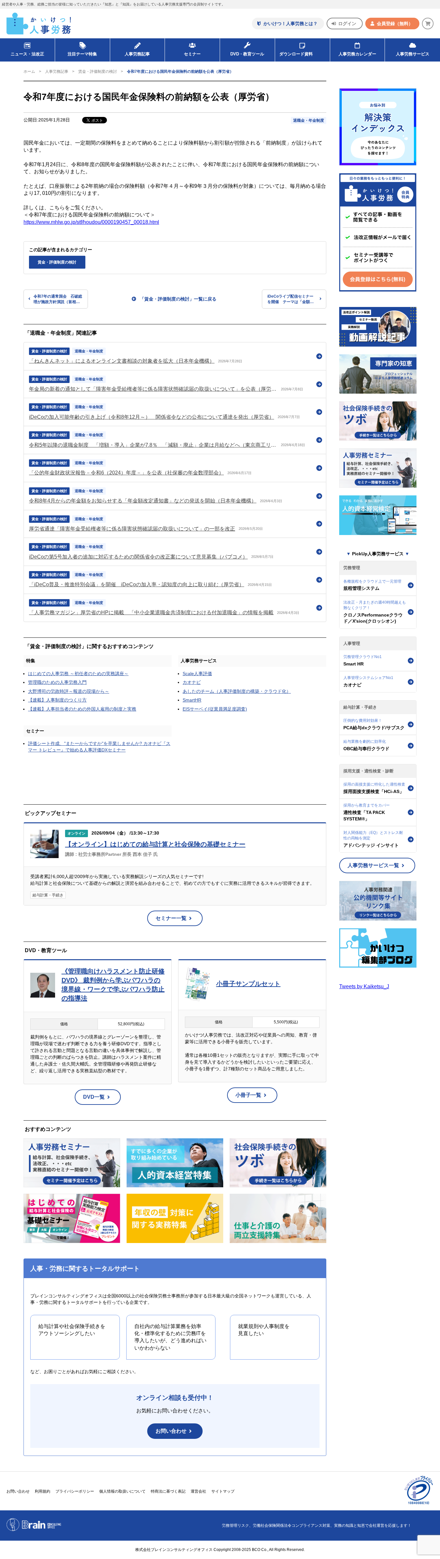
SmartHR (192, 700)
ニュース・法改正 (27, 54)
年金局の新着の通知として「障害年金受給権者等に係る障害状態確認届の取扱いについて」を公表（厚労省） (153, 389)
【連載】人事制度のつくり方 (57, 700)
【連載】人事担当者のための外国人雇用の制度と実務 (82, 709)
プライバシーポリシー (74, 1491)
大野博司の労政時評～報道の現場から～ (68, 691)
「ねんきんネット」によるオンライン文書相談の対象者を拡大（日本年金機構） (122, 361)
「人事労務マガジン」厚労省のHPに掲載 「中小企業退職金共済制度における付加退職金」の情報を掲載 (151, 612)
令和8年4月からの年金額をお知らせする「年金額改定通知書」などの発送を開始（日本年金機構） (142, 500)
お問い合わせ (171, 1431)
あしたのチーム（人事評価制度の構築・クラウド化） (237, 691)
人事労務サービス (412, 54)
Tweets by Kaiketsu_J (364, 986)
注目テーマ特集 (82, 54)
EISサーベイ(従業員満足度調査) (215, 709)
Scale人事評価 (197, 673)
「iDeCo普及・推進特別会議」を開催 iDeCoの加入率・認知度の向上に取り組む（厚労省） (136, 584)
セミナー (35, 730)
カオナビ (192, 682)
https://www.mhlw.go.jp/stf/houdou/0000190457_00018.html (91, 222)
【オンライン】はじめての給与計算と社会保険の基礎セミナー (155, 844)
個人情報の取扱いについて (122, 1491)
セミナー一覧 (171, 918)
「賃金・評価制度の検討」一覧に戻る (178, 298)
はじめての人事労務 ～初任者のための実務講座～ (78, 673)
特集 (30, 660)
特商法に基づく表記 (168, 1491)
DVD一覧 (94, 1097)
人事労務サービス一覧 (373, 865)
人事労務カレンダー (357, 54)
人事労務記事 (137, 54)
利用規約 (42, 1491)
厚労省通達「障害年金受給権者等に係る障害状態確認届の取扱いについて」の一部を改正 (132, 528)
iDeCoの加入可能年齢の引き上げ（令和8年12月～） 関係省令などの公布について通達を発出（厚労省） (151, 417)
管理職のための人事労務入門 (57, 682)
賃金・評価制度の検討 (97, 71)
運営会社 (198, 1491)
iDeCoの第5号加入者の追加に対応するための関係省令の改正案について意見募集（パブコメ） (138, 557)
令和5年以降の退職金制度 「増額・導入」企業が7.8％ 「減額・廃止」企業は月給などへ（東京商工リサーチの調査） (153, 445)
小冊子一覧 (248, 1095)
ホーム (29, 71)
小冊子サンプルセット (248, 983)
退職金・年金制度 (308, 120)
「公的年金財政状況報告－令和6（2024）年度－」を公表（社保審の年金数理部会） (126, 472)
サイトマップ (222, 1491)
